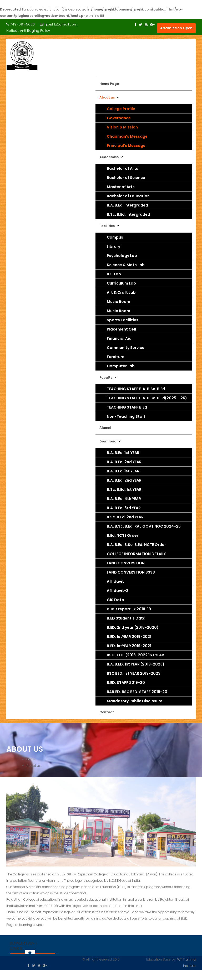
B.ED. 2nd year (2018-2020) (133, 627)
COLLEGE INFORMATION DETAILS (136, 553)
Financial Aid (119, 338)
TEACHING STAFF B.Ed (127, 407)
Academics (109, 157)
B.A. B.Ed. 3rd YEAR (124, 507)
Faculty (105, 377)
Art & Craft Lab (121, 292)
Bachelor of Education (128, 196)
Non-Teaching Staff (126, 416)
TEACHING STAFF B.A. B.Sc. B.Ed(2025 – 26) (147, 398)
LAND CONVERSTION (126, 563)
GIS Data (115, 599)
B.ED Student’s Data (126, 618)
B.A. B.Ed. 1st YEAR (123, 452)
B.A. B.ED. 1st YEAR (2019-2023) (135, 664)
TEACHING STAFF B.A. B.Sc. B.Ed (136, 388)
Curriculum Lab (121, 283)
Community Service (125, 347)
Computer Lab (121, 366)
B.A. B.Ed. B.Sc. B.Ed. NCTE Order (136, 544)
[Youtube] (146, 24)
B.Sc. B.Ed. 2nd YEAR (125, 517)
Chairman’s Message (127, 136)
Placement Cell (121, 329)
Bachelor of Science (126, 177)
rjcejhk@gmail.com (61, 24)
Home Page (109, 83)
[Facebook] (135, 24)
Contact (106, 712)
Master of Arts (121, 186)
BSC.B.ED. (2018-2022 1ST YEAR (135, 655)
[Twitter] (140, 24)
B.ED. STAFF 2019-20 (126, 682)
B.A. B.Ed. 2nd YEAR (124, 462)
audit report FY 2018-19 (129, 609)
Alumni (105, 427)
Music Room (118, 301)
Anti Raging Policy (35, 30)
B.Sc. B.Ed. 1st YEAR (124, 489)
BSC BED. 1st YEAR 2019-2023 (133, 673)
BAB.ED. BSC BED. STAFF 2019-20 (137, 691)
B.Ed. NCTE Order (122, 535)
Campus (115, 237)
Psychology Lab (122, 255)
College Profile (121, 108)
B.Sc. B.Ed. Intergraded (128, 214)
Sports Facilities (122, 320)
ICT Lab (114, 274)
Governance (119, 118)
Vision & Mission (122, 127)
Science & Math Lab (126, 264)
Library (113, 246)
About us (107, 97)
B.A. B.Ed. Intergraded (127, 205)
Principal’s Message (126, 145)
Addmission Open (176, 27)
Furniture (115, 356)
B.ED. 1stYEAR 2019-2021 (129, 636)
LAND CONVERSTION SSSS (131, 572)
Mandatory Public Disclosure (135, 701)
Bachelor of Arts (122, 168)
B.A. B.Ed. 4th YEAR (124, 498)
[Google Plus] (152, 24)
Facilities (107, 226)
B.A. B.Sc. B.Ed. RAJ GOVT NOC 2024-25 (144, 526)
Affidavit (115, 581)
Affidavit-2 (117, 590)
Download (108, 441)
